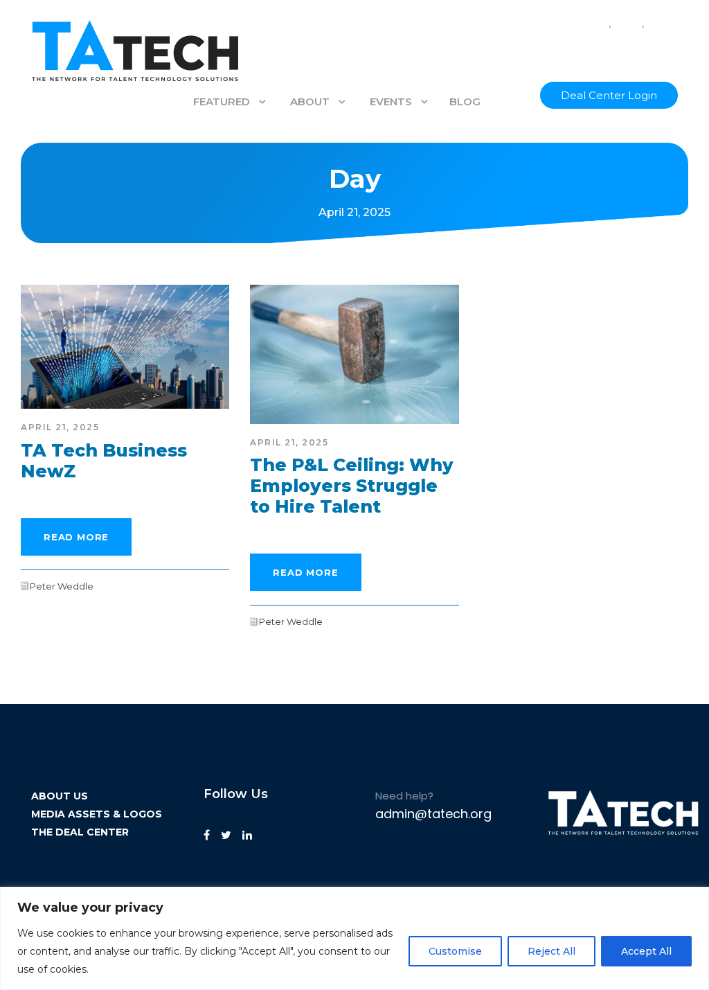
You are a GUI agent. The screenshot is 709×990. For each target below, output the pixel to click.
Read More (76, 536)
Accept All (646, 951)
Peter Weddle (61, 586)
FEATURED (221, 101)
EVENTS (391, 101)
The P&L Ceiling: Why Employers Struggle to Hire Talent (352, 485)
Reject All (551, 951)
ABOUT (310, 101)
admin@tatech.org (433, 813)
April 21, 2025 (60, 427)
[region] (354, 938)
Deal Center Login (609, 95)
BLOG (465, 101)
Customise (455, 951)
